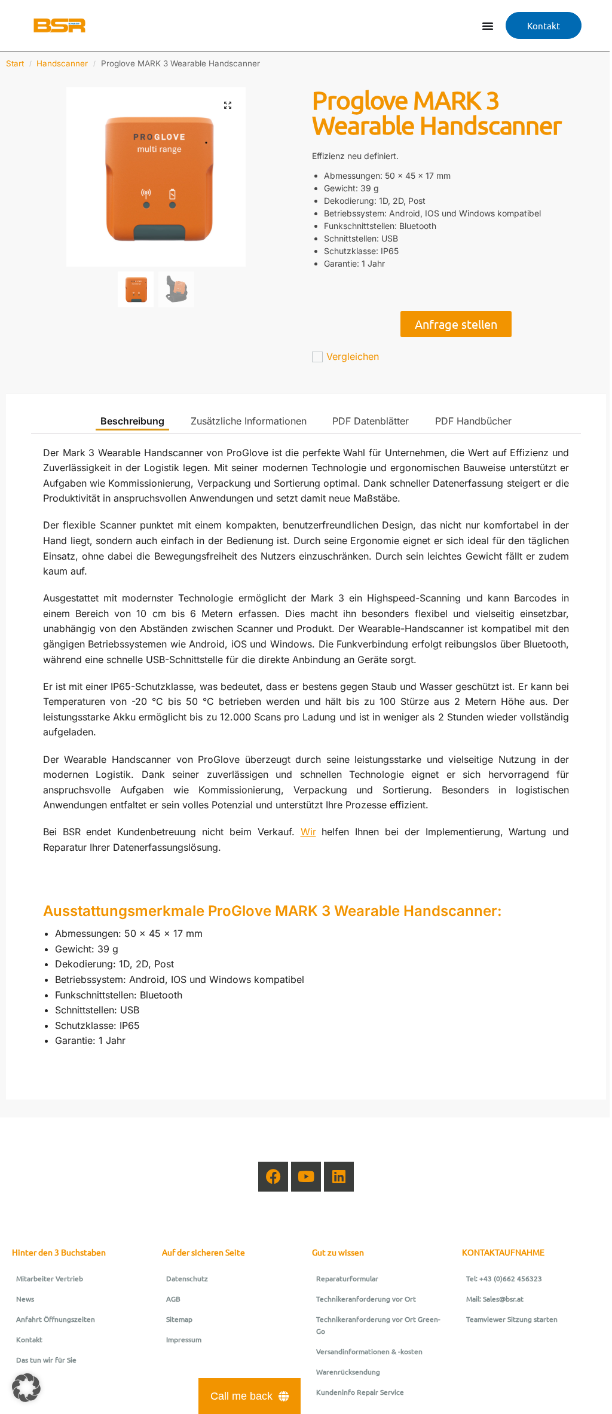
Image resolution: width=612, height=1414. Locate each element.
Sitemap (179, 1319)
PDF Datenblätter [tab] (370, 421)
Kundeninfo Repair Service (360, 1392)
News (25, 1298)
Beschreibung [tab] (132, 421)
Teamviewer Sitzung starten (512, 1319)
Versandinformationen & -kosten (369, 1351)
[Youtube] (306, 1177)
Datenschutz (187, 1278)
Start (15, 63)
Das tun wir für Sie (46, 1359)
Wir (308, 832)
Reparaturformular (347, 1278)
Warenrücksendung (348, 1371)
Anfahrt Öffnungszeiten (55, 1319)
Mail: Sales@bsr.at (495, 1298)
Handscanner (62, 63)
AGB (173, 1298)
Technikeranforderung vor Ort (366, 1298)
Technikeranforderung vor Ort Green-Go (378, 1325)
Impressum (183, 1339)
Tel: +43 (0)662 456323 (504, 1278)
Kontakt (29, 1339)
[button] (227, 105)
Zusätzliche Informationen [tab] (249, 421)
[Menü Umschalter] (488, 26)
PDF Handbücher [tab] (473, 421)
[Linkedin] (339, 1177)
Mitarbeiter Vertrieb (49, 1278)
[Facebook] (273, 1177)
